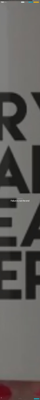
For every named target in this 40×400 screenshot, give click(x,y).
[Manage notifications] (1, 397)
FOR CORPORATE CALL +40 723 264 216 (17, 0)
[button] (36, 398)
